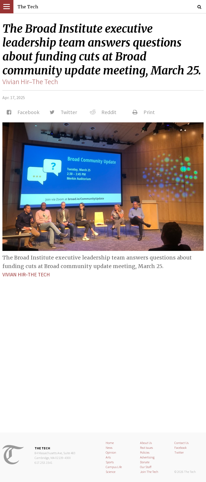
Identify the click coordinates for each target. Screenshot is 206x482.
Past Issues (146, 448)
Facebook (180, 448)
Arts (108, 457)
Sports (110, 462)
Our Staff (146, 467)
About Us (146, 443)
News (109, 448)
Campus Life (114, 467)
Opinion (111, 452)
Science (110, 472)
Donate (144, 462)
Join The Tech (149, 472)
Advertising (147, 457)
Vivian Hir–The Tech (30, 81)
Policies (144, 452)
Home (110, 443)
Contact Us (181, 443)
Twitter (179, 452)
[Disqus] (103, 350)
